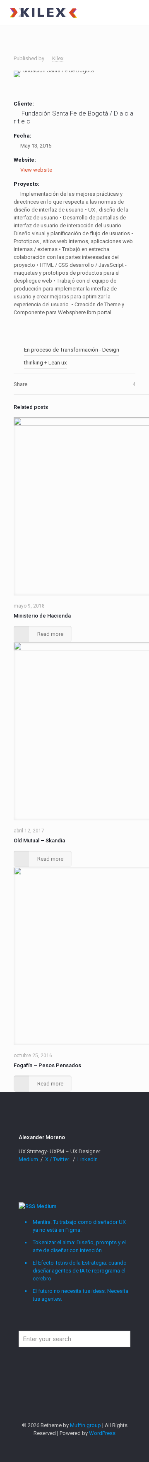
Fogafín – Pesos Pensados (47, 1065)
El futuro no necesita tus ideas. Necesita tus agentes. (80, 1295)
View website (36, 170)
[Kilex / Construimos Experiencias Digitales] (43, 12)
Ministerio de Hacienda (42, 616)
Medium (29, 1159)
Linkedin (87, 1159)
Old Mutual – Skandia (39, 840)
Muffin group (85, 1425)
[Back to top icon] (74, 1406)
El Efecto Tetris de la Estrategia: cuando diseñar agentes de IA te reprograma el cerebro (80, 1271)
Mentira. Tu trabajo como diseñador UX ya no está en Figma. (79, 1226)
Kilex (57, 58)
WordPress (102, 1433)
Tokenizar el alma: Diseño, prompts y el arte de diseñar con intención (79, 1246)
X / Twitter (57, 1159)
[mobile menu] (138, 12)
